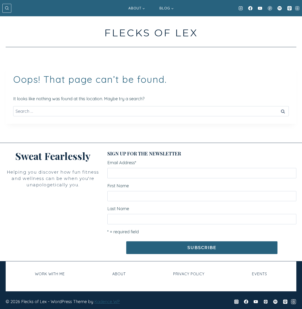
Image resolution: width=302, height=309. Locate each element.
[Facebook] (250, 8)
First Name (118, 185)
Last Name (118, 208)
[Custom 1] (293, 302)
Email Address (121, 162)
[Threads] (297, 8)
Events (259, 273)
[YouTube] (260, 8)
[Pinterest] (270, 8)
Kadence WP (107, 301)
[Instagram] (240, 8)
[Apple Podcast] (289, 8)
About (119, 273)
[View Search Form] (6, 8)
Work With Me (50, 273)
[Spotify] (279, 8)
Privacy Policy (189, 273)
